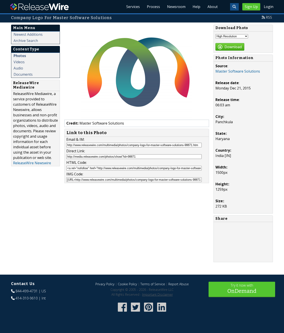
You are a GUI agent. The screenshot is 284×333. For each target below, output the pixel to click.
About (212, 6)
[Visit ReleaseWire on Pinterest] (148, 312)
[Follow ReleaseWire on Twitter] (135, 312)
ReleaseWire (39, 6)
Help (196, 6)
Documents (23, 74)
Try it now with (241, 288)
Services (133, 6)
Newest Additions (28, 34)
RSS (269, 17)
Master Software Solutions (237, 71)
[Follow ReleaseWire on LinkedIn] (162, 312)
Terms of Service (152, 284)
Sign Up (251, 6)
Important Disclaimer (157, 294)
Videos (19, 61)
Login (268, 6)
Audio (18, 68)
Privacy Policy (104, 284)
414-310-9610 (27, 298)
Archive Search (26, 40)
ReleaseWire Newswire (32, 163)
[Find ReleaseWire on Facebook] (122, 312)
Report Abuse (178, 284)
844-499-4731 (27, 291)
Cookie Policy (127, 284)
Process (153, 6)
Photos (20, 55)
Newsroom (176, 6)
